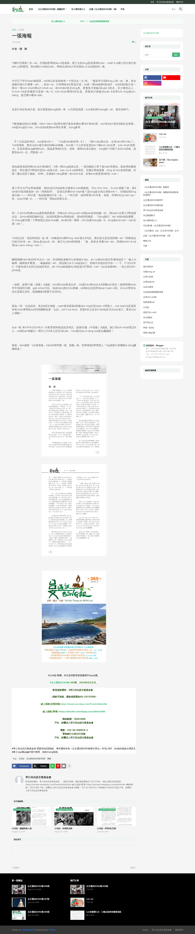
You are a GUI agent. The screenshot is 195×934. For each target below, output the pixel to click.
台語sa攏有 (148, 287)
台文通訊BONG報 (151, 33)
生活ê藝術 (147, 317)
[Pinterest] (58, 766)
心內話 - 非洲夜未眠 (63, 828)
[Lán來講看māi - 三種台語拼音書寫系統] (150, 150)
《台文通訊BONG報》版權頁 (156, 187)
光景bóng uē (149, 271)
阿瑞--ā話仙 (148, 327)
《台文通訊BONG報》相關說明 (51, 9)
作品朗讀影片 (149, 215)
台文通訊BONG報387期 (38, 899)
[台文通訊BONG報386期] (19, 915)
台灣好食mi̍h (148, 282)
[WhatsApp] (52, 766)
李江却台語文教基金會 (165, 2)
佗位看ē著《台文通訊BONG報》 (157, 225)
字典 (122, 9)
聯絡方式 (179, 2)
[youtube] (171, 77)
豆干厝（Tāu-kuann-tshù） (169, 161)
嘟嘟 (49, 758)
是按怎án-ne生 (150, 312)
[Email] (63, 766)
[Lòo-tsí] (150, 137)
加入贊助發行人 (78, 9)
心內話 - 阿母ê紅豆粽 (106, 828)
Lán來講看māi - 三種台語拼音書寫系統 (169, 148)
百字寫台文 (148, 322)
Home (145, 930)
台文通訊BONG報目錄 (153, 205)
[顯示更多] (69, 766)
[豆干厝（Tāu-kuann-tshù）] (150, 163)
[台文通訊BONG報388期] (19, 889)
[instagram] (152, 83)
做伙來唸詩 (148, 266)
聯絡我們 (179, 930)
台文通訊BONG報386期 (38, 912)
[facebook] (152, 77)
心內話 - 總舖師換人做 (22, 828)
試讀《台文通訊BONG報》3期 (102, 9)
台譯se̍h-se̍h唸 (150, 297)
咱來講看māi (148, 302)
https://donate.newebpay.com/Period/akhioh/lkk (84, 704)
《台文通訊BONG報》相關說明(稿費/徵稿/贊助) (160, 193)
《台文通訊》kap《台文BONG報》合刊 (161, 230)
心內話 (21, 30)
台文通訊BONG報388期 (38, 886)
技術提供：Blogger (155, 345)
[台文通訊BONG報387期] (19, 902)
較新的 (16, 867)
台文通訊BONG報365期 (36, 758)
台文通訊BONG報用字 (153, 200)
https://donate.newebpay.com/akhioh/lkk (82, 711)
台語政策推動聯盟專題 (75, 21)
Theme (52, 930)
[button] (173, 9)
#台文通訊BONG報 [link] (60, 682)
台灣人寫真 (148, 276)
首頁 (152, 2)
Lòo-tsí (162, 134)
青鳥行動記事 (149, 332)
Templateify (27, 930)
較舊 (132, 867)
